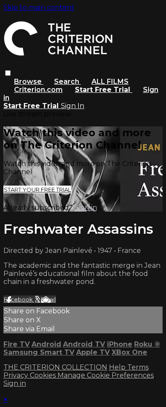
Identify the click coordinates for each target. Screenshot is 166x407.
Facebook (19, 299)
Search (67, 81)
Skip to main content (38, 7)
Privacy (16, 375)
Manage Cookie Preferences (105, 375)
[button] (8, 73)
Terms (138, 367)
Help (118, 367)
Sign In (72, 106)
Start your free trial (37, 189)
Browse (28, 81)
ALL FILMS (110, 81)
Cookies (43, 375)
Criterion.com (38, 90)
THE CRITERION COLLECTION (55, 367)
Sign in (85, 208)
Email (48, 299)
